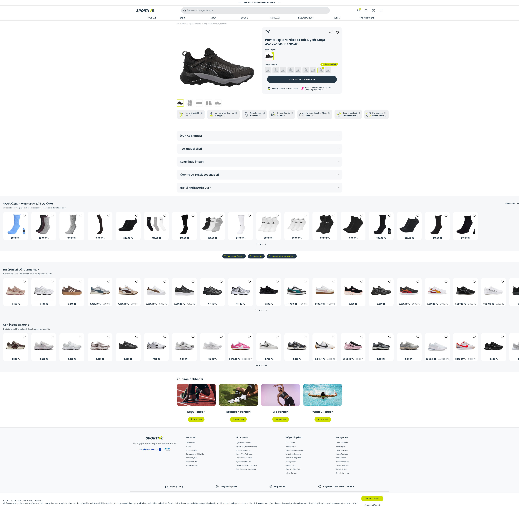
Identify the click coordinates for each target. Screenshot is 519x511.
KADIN (182, 17)
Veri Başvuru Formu (244, 458)
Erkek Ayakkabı (342, 443)
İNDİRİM (336, 17)
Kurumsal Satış (192, 465)
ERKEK (213, 17)
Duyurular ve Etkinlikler (195, 454)
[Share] (330, 32)
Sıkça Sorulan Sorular (294, 450)
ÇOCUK (244, 17)
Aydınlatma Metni (243, 462)
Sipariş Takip (291, 465)
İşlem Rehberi (291, 473)
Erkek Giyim (340, 446)
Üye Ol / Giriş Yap (293, 469)
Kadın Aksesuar (342, 462)
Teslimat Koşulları (293, 458)
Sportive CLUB (191, 462)
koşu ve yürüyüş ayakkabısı (215, 24)
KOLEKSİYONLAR (305, 17)
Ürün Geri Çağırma (293, 454)
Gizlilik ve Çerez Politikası (246, 446)
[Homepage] (145, 10)
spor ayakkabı (195, 24)
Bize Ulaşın (290, 443)
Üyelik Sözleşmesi (243, 443)
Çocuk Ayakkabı (342, 465)
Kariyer (189, 446)
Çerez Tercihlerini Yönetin (246, 465)
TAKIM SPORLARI (367, 17)
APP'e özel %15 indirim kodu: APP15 (259, 3)
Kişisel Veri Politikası (244, 454)
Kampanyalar (191, 458)
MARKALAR (275, 17)
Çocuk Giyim (341, 469)
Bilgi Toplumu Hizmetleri (246, 469)
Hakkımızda (190, 443)
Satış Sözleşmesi (243, 450)
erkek (184, 24)
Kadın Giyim (341, 458)
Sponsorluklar (191, 450)
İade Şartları (291, 462)
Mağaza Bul (291, 446)
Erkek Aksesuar (342, 450)
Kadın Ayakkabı (342, 454)
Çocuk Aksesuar (342, 473)
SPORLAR (151, 17)
